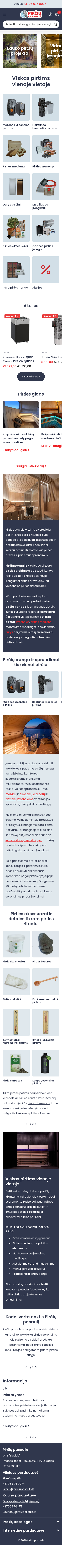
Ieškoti (55, 24)
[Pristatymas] (31, 1388)
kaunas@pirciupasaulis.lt (19, 1512)
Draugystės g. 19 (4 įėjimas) (21, 1501)
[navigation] (26, 1124)
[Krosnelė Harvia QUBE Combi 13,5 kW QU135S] (20, 330)
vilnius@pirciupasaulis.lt (18, 1489)
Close (31, 1521)
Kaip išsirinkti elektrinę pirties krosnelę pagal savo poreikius (21, 429)
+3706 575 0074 (14, 1484)
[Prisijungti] (50, 14)
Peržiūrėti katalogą (5, 14)
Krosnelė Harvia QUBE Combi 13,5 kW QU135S (18, 359)
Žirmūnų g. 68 (12, 1478)
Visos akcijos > (31, 376)
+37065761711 (36, 4)
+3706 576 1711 (12, 1507)
